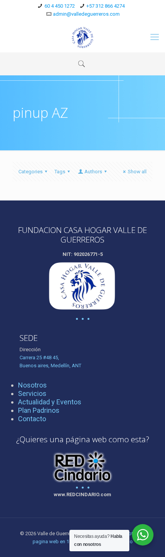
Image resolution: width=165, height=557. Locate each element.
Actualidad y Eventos (49, 402)
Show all (137, 171)
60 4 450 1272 (60, 6)
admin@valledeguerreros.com (86, 14)
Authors (93, 171)
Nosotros (32, 385)
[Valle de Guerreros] (82, 37)
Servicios (32, 393)
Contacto (32, 419)
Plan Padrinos (38, 410)
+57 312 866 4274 (105, 6)
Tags (59, 171)
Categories (30, 171)
